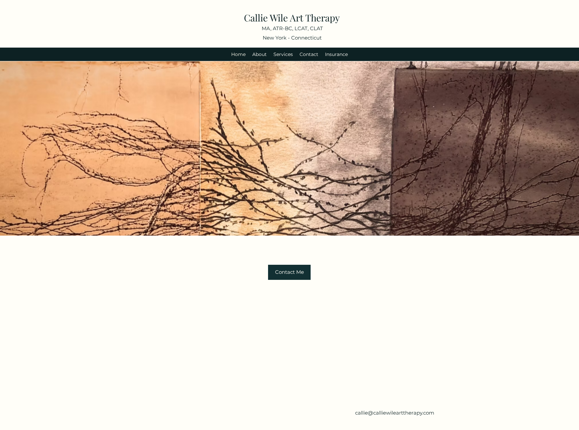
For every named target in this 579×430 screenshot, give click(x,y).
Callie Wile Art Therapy (292, 17)
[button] (289, 272)
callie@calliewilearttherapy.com (394, 413)
